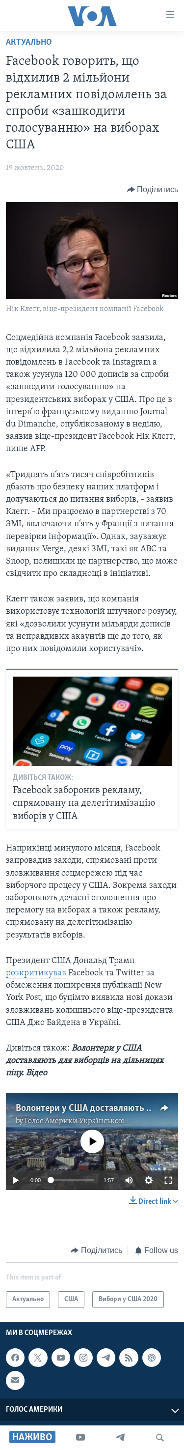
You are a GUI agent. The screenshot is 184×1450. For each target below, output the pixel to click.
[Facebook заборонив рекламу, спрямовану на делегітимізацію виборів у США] (92, 721)
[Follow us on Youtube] (61, 1358)
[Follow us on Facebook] (15, 1358)
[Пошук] (160, 1437)
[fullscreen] (168, 1180)
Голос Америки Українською (75, 1121)
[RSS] (128, 1358)
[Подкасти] (151, 1358)
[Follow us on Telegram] (106, 1358)
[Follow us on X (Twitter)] (37, 1358)
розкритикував (36, 973)
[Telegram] (120, 1437)
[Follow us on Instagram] (83, 1358)
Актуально (29, 42)
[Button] (153, 189)
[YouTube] (80, 1437)
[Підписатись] (15, 1380)
